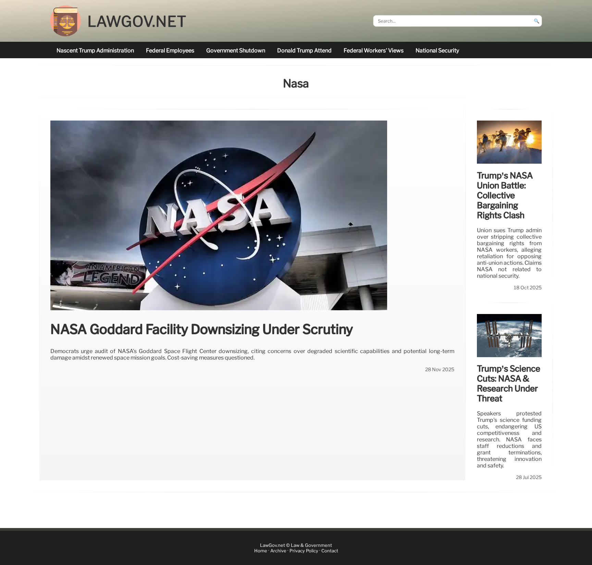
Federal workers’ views (374, 50)
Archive (278, 550)
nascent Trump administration (95, 50)
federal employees (170, 50)
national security (437, 50)
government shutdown (235, 50)
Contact (329, 550)
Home (260, 550)
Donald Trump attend (304, 50)
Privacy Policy (303, 550)
